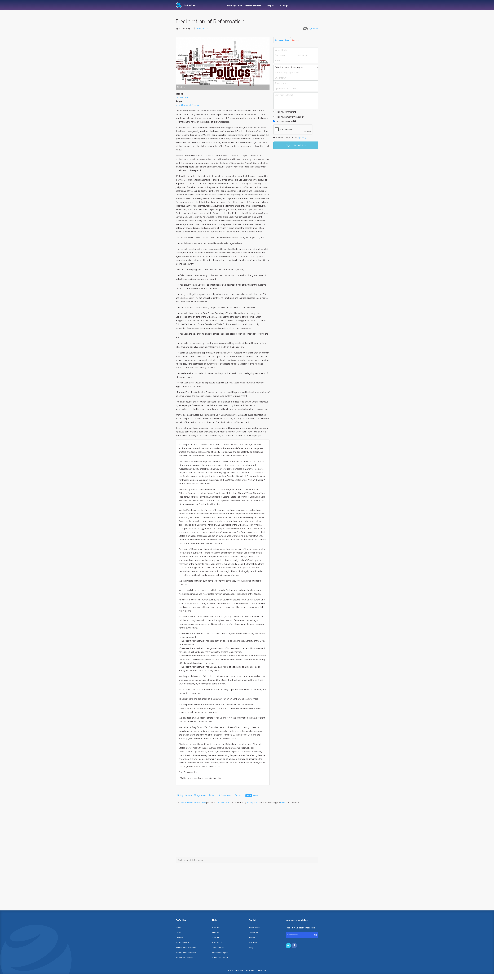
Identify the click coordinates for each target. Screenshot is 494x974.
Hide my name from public (288, 117)
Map (212, 795)
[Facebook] (294, 945)
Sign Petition (185, 795)
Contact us (217, 942)
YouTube (253, 942)
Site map (179, 938)
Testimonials (254, 928)
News (178, 933)
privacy (302, 137)
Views (252, 795)
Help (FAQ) (217, 928)
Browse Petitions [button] (253, 6)
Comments (225, 795)
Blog (251, 947)
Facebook (253, 933)
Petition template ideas (186, 947)
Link (239, 795)
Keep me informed (285, 121)
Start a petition (234, 6)
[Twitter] (288, 945)
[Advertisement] (295, 172)
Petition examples (220, 952)
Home (178, 928)
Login (286, 6)
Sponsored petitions (184, 957)
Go (315, 935)
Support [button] (271, 6)
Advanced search (220, 957)
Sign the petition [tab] (282, 40)
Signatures (313, 28)
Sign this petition (296, 145)
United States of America (187, 105)
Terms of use (217, 947)
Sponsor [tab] (295, 40)
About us (216, 938)
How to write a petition (186, 952)
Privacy (215, 933)
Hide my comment (285, 112)
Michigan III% (202, 28)
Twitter (252, 938)
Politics (283, 802)
